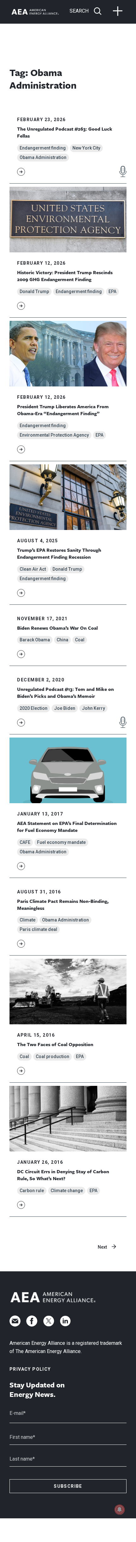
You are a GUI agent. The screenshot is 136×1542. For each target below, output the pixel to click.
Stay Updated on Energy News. (37, 1389)
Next (102, 1247)
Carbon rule (32, 1190)
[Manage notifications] (119, 1509)
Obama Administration (43, 157)
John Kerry (93, 708)
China (62, 639)
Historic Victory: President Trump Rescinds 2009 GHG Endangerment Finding (65, 276)
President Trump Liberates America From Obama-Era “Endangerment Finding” (63, 410)
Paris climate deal (38, 929)
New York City (86, 147)
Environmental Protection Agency (54, 435)
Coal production (52, 1056)
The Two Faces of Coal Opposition (55, 1044)
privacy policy (30, 1369)
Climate (27, 919)
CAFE (25, 842)
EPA (112, 291)
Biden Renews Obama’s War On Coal (57, 627)
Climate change (67, 1190)
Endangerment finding (43, 147)
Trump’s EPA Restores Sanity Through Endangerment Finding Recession (59, 553)
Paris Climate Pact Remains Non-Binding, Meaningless (62, 904)
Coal (79, 639)
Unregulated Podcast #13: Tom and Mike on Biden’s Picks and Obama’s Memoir (65, 692)
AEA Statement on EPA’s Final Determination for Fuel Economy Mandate (67, 826)
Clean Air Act (33, 569)
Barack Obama (35, 639)
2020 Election (33, 708)
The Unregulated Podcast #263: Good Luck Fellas (64, 132)
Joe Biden (64, 708)
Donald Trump (34, 291)
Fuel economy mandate (61, 842)
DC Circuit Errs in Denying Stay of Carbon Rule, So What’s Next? (63, 1175)
